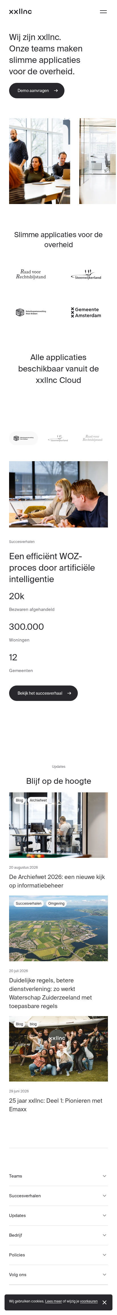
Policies (17, 1254)
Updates (17, 1215)
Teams (15, 1176)
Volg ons (17, 1274)
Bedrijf (15, 1235)
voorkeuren (89, 1301)
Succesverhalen (25, 1195)
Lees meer (53, 1301)
